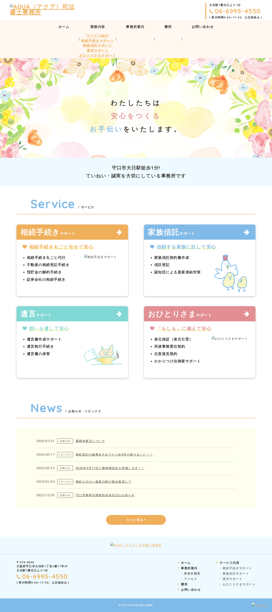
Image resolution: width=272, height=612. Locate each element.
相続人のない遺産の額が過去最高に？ (104, 482)
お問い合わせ (203, 27)
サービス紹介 (98, 36)
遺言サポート (98, 50)
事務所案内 (135, 27)
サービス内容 (229, 563)
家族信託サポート (98, 45)
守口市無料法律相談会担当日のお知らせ (105, 495)
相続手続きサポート (97, 41)
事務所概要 (192, 573)
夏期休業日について (90, 441)
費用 (168, 27)
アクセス (190, 579)
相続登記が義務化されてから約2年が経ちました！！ (114, 454)
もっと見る (135, 520)
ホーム (63, 27)
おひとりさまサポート (97, 55)
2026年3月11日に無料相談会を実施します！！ (110, 468)
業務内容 (97, 27)
